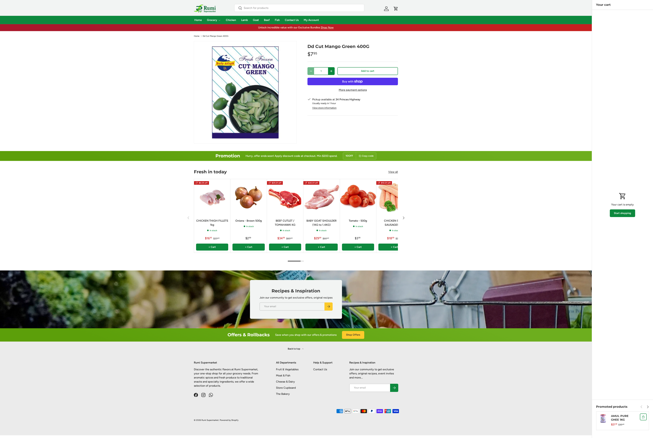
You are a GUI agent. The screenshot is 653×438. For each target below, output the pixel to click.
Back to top (294, 348)
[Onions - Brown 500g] (248, 197)
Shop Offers (353, 334)
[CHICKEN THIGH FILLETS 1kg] (212, 197)
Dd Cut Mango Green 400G (215, 36)
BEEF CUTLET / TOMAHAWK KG (285, 222)
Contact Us (292, 20)
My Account (311, 20)
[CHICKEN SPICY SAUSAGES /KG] (394, 197)
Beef (267, 20)
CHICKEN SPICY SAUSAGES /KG (394, 222)
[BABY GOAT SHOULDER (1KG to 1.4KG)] (321, 197)
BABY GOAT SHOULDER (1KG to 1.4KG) (321, 222)
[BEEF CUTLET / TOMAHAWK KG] (285, 197)
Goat (256, 20)
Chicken (231, 20)
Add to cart (367, 70)
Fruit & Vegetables (287, 369)
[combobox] (299, 8)
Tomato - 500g (358, 220)
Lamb (244, 20)
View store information (324, 107)
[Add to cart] (643, 417)
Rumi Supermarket (210, 420)
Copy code (368, 155)
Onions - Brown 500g (248, 220)
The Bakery (283, 393)
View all (393, 171)
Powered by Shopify (229, 420)
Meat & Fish (283, 375)
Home (198, 20)
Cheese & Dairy (285, 381)
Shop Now (327, 27)
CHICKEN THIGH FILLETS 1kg (212, 222)
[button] (396, 8)
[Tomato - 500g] (358, 197)
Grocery (212, 20)
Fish (277, 20)
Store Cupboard (286, 387)
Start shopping (622, 213)
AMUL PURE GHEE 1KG (620, 417)
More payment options (353, 90)
